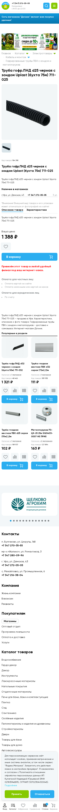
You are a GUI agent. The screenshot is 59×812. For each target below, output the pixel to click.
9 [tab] (36, 521)
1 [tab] (10, 521)
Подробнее (11, 785)
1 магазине (11, 375)
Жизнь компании (11, 593)
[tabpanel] (29, 504)
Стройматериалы (12, 729)
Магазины (10, 621)
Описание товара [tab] (12, 209)
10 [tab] (39, 521)
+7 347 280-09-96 (13, 555)
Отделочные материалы (16, 691)
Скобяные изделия (13, 718)
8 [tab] (33, 521)
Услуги (5, 642)
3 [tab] (17, 521)
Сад (4, 707)
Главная (6, 53)
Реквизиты (8, 603)
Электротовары (43, 53)
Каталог (20, 53)
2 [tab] (14, 521)
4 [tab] (20, 521)
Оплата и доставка (13, 637)
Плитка (6, 702)
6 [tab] (26, 521)
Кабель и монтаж (16, 57)
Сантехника (9, 713)
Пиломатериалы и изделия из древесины (26, 723)
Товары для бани (12, 739)
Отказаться (42, 794)
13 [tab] (48, 521)
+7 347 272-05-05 (37, 195)
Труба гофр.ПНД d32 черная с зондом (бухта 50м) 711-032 (13, 367)
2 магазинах (41, 441)
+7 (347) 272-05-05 (21, 3)
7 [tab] (29, 521)
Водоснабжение (11, 659)
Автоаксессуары (12, 750)
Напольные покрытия (14, 686)
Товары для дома (12, 744)
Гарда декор (9, 665)
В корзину (13, 257)
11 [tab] (42, 521)
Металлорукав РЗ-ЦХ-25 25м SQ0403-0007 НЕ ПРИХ (42, 433)
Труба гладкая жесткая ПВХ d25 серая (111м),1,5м (15, 433)
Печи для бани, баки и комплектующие (25, 697)
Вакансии (7, 598)
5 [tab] (23, 521)
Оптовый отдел (11, 626)
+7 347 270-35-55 (12, 545)
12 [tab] (45, 521)
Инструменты (10, 675)
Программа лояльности (16, 631)
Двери (5, 734)
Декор (5, 670)
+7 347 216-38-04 (12, 575)
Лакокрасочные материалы (18, 681)
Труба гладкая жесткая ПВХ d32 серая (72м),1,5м (40, 367)
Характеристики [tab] (37, 209)
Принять (16, 794)
